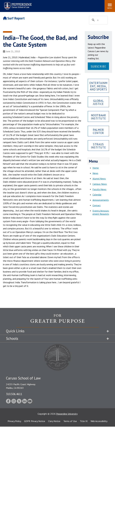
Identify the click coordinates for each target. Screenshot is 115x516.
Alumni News (99, 178)
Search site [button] (61, 4)
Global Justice (98, 102)
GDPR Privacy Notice (34, 421)
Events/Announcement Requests (101, 212)
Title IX (84, 421)
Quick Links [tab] (15, 331)
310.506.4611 (14, 394)
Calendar (97, 194)
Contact (97, 205)
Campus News (100, 183)
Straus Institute (98, 145)
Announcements (101, 199)
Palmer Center (98, 131)
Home (96, 167)
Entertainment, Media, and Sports (98, 86)
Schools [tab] (12, 338)
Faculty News (99, 189)
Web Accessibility (99, 421)
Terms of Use (70, 421)
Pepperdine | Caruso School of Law (17, 4)
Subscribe (98, 66)
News (95, 173)
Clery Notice (54, 421)
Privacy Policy (14, 421)
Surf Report (16, 18)
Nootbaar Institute (98, 116)
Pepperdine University (67, 413)
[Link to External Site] (57, 320)
